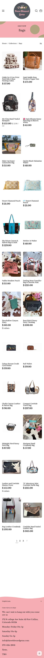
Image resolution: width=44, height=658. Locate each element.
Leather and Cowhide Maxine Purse (10, 484)
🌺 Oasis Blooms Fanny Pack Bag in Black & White (32, 120)
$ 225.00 (28, 285)
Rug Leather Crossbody (11, 527)
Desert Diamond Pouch (11, 201)
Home (4, 43)
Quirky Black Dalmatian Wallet (32, 162)
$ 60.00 (6, 325)
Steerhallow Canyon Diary (10, 321)
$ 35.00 (6, 165)
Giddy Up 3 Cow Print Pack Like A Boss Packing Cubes (10, 79)
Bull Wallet (27, 364)
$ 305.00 (28, 531)
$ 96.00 (6, 408)
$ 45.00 (27, 125)
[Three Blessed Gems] (22, 11)
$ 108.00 (28, 325)
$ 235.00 (28, 488)
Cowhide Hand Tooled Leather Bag (31, 527)
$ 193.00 (7, 529)
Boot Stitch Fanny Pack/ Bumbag (30, 321)
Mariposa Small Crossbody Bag (29, 444)
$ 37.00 (6, 84)
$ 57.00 (27, 448)
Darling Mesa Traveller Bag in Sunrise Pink (32, 281)
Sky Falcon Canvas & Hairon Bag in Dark (10, 241)
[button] (36, 10)
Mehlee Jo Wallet (30, 241)
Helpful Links (6, 601)
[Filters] (41, 43)
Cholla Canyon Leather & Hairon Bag (11, 404)
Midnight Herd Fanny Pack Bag (10, 444)
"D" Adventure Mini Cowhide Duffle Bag (31, 484)
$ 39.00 (6, 368)
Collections (13, 43)
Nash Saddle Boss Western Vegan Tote (31, 78)
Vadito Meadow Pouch (11, 281)
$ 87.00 (6, 448)
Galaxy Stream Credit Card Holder (10, 364)
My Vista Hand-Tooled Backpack (11, 120)
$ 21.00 (6, 204)
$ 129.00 (6, 245)
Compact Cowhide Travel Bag (30, 404)
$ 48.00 (27, 165)
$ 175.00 (27, 82)
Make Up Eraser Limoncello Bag (8, 162)
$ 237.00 (27, 408)
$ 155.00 (11, 124)
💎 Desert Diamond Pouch (31, 201)
